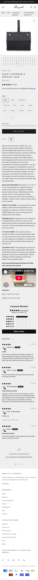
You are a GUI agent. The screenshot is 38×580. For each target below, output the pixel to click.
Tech (3, 510)
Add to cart (19, 131)
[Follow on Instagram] (14, 560)
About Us (5, 524)
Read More (5, 483)
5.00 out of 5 (24, 310)
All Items (4, 514)
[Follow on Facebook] (3, 560)
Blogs (4, 544)
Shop (8, 12)
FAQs (3, 541)
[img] (6, 344)
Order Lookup (6, 530)
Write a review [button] (19, 331)
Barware (4, 497)
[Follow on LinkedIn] (24, 560)
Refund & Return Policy (9, 534)
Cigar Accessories (7, 500)
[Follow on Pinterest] (19, 560)
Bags (3, 494)
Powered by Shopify (27, 566)
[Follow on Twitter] (8, 560)
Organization (6, 507)
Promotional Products (9, 537)
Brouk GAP (6, 70)
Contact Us (5, 527)
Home (3, 12)
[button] (6, 84)
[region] (19, 454)
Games (4, 504)
